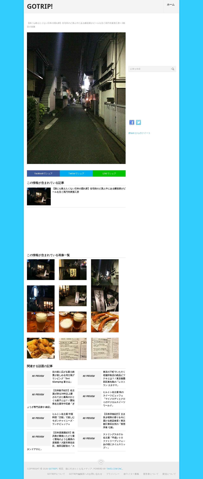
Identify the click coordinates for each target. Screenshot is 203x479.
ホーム (171, 4)
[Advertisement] (76, 230)
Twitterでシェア (76, 173)
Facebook (131, 122)
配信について (169, 474)
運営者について (151, 474)
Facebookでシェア (43, 173)
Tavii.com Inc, (114, 468)
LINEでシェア (109, 173)
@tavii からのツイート (139, 133)
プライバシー (113, 474)
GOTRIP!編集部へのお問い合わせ (85, 474)
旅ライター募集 (131, 474)
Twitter (138, 122)
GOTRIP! (40, 6)
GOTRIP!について (56, 474)
